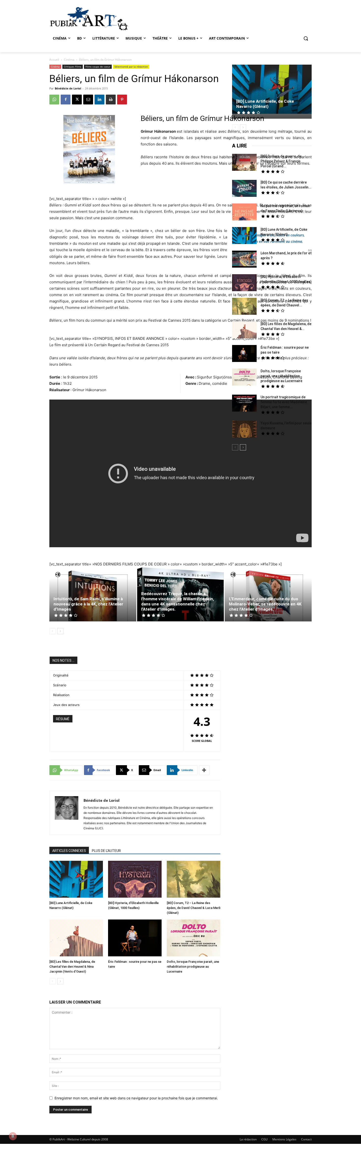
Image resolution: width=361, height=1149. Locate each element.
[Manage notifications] (13, 1136)
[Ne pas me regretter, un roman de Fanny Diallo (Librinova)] (244, 212)
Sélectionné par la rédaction (131, 66)
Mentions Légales (284, 1139)
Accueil (54, 59)
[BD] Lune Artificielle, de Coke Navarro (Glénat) (265, 104)
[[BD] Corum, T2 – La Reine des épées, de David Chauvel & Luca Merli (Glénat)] (193, 880)
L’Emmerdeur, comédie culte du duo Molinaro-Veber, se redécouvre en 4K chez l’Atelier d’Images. (265, 604)
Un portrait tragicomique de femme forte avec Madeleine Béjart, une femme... (284, 402)
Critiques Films (72, 66)
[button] (306, 38)
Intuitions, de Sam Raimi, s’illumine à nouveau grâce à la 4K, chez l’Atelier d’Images (88, 604)
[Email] (88, 99)
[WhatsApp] (54, 99)
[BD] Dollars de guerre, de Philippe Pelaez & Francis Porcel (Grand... (281, 161)
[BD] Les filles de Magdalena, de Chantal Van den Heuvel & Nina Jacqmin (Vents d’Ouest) (72, 966)
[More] (204, 770)
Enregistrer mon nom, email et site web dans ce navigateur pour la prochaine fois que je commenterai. (136, 1098)
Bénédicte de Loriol (68, 88)
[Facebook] (65, 99)
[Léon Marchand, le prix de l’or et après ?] (244, 260)
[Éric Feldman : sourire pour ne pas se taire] (135, 938)
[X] (77, 99)
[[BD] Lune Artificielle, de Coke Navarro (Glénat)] (76, 880)
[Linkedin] (99, 99)
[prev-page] (52, 631)
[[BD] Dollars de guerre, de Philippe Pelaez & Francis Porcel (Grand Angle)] (244, 163)
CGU (264, 1139)
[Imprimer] (111, 99)
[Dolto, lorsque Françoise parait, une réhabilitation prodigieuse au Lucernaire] (193, 938)
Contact (306, 1139)
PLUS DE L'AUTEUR (106, 851)
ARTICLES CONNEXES (69, 851)
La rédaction (248, 1139)
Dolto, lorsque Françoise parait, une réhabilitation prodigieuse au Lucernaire (193, 966)
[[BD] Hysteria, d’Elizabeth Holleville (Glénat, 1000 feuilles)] (135, 880)
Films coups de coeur (97, 66)
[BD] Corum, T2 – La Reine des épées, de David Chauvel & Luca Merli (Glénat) (193, 908)
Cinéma (69, 59)
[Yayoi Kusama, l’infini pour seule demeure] (244, 430)
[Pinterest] (122, 99)
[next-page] (60, 631)
